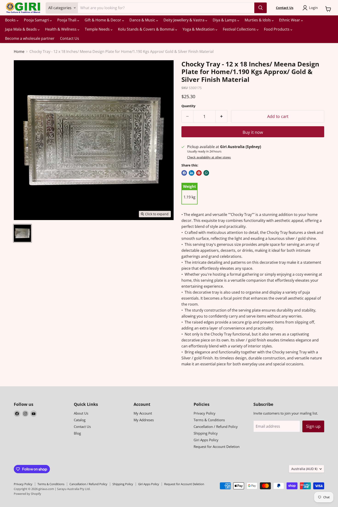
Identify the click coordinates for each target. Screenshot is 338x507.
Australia (304, 469)
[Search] (260, 8)
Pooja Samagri (37, 20)
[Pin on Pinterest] (199, 173)
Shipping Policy (206, 433)
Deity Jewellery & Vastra (184, 20)
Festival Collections (240, 29)
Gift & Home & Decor (103, 20)
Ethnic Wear (290, 20)
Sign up (313, 426)
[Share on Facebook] (184, 173)
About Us (81, 413)
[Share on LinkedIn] (191, 173)
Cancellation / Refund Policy (216, 426)
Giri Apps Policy (206, 440)
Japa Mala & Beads (21, 29)
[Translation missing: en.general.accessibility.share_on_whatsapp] (206, 173)
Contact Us (69, 38)
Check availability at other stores (209, 157)
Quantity (188, 106)
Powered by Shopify (27, 494)
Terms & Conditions (209, 420)
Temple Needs (98, 29)
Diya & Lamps (225, 20)
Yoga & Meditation (199, 29)
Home (19, 51)
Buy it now (253, 132)
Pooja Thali (67, 20)
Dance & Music (142, 20)
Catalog (80, 420)
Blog (77, 433)
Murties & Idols (258, 20)
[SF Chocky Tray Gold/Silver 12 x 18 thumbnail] (22, 233)
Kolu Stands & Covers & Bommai (146, 29)
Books (11, 20)
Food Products (277, 29)
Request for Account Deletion (217, 446)
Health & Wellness (61, 29)
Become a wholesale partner (29, 38)
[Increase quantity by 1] (221, 116)
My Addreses (144, 420)
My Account (143, 413)
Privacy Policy (204, 413)
